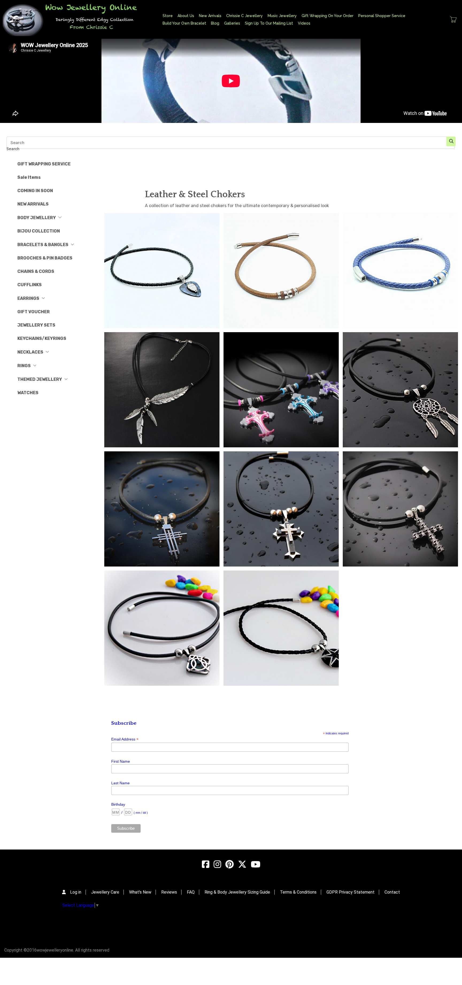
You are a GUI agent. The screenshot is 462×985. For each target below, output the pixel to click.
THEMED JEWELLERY (39, 379)
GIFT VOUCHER (33, 311)
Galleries (232, 23)
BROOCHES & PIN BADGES (44, 258)
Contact (392, 892)
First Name (120, 761)
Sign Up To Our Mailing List (269, 23)
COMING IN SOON (35, 190)
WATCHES (27, 392)
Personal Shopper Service (381, 16)
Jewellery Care (105, 892)
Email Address (124, 739)
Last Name (120, 783)
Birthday (118, 804)
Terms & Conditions (298, 892)
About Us (186, 16)
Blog (215, 23)
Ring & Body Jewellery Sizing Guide (237, 892)
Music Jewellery (282, 16)
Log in (75, 892)
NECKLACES (30, 352)
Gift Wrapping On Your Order (327, 16)
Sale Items (29, 177)
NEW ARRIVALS (33, 204)
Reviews (169, 892)
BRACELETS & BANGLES (42, 244)
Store (168, 16)
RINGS (24, 365)
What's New (140, 892)
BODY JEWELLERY (36, 217)
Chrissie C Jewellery (244, 16)
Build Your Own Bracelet (184, 23)
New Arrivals (210, 16)
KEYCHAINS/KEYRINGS (41, 338)
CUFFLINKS (29, 284)
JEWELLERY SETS (36, 325)
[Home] (74, 19)
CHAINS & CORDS (35, 271)
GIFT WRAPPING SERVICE (44, 163)
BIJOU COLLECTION (38, 231)
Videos (304, 23)
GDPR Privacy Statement (350, 892)
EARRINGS (28, 298)
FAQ (191, 892)
